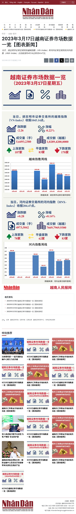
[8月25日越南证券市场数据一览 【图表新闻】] (13, 372)
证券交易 (29, 320)
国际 (26, 25)
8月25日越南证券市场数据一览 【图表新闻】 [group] (49, 29)
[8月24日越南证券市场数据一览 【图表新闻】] (63, 372)
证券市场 (22, 320)
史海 (44, 25)
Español (40, 2)
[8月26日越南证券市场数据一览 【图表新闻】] (38, 346)
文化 (15, 25)
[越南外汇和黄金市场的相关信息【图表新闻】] (63, 346)
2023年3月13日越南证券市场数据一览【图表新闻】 (25, 311)
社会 (4, 25)
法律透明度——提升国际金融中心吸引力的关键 (12, 358)
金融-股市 (12, 33)
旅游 (31, 25)
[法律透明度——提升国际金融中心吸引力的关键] (13, 346)
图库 (67, 25)
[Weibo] (46, 60)
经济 (3, 33)
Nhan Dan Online (38, 14)
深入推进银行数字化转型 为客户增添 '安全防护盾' (13, 435)
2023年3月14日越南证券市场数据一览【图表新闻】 (25, 308)
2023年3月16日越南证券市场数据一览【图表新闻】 (25, 301)
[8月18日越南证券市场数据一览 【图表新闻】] (13, 478)
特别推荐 (7, 333)
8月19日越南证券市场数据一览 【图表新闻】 (37, 461)
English (20, 2)
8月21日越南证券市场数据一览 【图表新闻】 (37, 409)
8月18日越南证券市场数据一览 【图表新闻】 (12, 489)
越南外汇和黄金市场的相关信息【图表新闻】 (62, 358)
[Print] (72, 60)
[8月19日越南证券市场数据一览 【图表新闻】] (38, 449)
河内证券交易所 (50, 320)
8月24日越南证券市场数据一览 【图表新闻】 (62, 383)
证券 (7, 320)
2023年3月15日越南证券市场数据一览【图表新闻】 (25, 304)
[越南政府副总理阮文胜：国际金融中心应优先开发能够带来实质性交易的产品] (13, 449)
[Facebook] (56, 60)
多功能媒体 (52, 25)
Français (27, 2)
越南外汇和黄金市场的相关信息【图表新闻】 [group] (18, 29)
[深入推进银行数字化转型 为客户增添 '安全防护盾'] (13, 423)
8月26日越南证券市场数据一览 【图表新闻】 (37, 358)
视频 (72, 25)
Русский (33, 2)
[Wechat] (51, 60)
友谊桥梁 (37, 25)
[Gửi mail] (67, 60)
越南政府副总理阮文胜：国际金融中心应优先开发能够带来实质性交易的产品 (12, 462)
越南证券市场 (14, 320)
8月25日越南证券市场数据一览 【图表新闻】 (12, 383)
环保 (10, 25)
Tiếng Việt (12, 2)
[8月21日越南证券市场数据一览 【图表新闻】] (38, 397)
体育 (20, 25)
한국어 (47, 2)
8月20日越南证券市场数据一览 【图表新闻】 (37, 435)
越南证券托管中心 (38, 320)
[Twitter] (61, 60)
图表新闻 (60, 25)
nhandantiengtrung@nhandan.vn (62, 510)
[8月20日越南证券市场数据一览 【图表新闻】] (38, 423)
